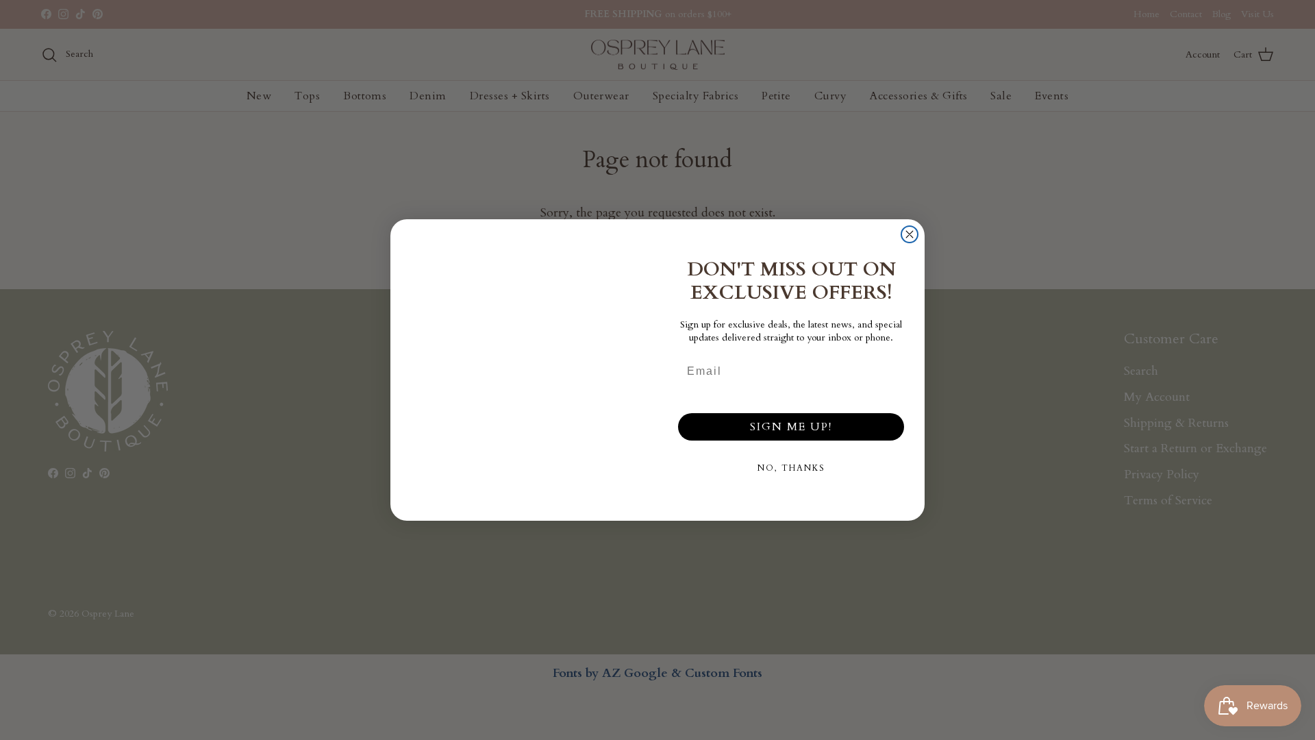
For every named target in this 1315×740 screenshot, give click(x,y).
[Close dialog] (909, 234)
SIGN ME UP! (791, 426)
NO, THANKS (791, 468)
